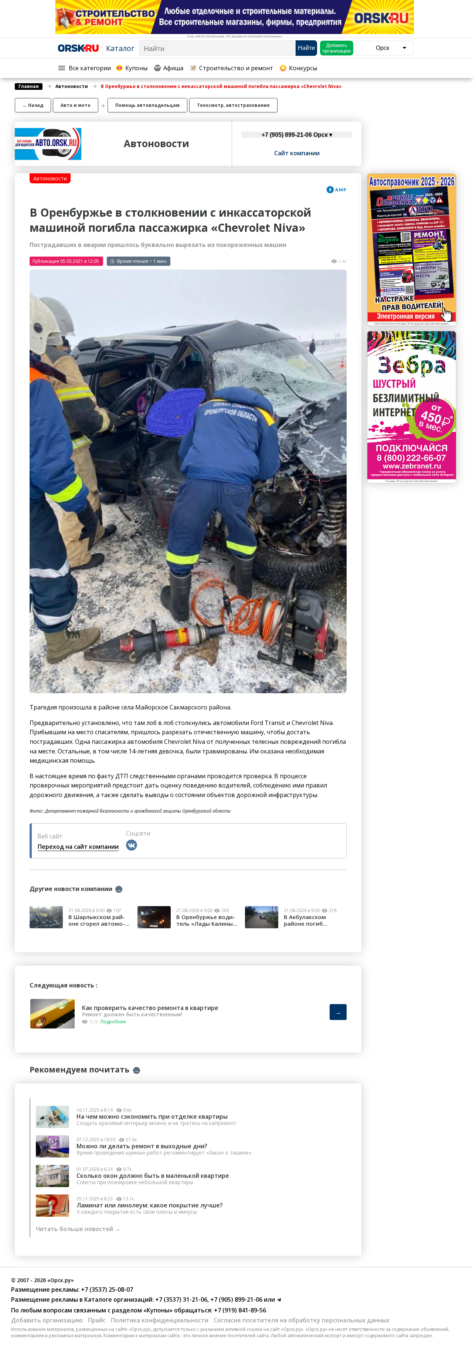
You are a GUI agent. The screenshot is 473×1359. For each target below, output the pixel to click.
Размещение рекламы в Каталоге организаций (81, 1299)
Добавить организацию (47, 1320)
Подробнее (113, 1022)
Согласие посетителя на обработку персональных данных (301, 1320)
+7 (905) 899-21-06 (235, 1299)
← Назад (33, 105)
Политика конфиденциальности (159, 1320)
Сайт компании (297, 153)
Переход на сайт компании (78, 847)
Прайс (97, 1320)
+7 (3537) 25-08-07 (106, 1289)
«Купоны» (158, 1310)
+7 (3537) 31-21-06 (180, 1299)
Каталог (120, 48)
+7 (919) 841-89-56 (239, 1310)
